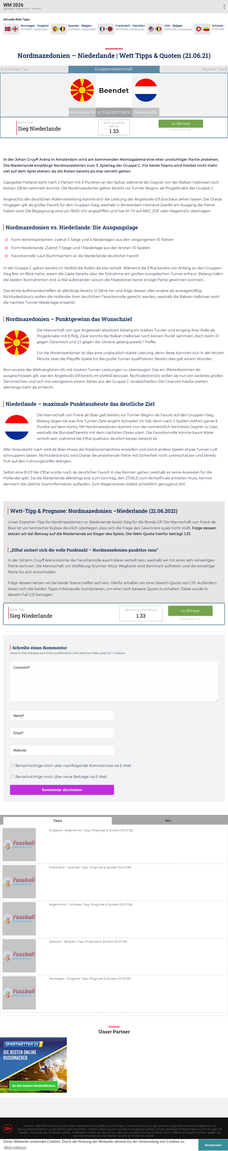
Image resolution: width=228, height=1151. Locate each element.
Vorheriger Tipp (15, 69)
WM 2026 (13, 4)
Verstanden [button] (213, 1145)
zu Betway (180, 123)
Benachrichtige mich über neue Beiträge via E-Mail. (61, 777)
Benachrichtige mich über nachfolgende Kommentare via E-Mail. (73, 766)
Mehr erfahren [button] (15, 1147)
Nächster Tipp (213, 69)
